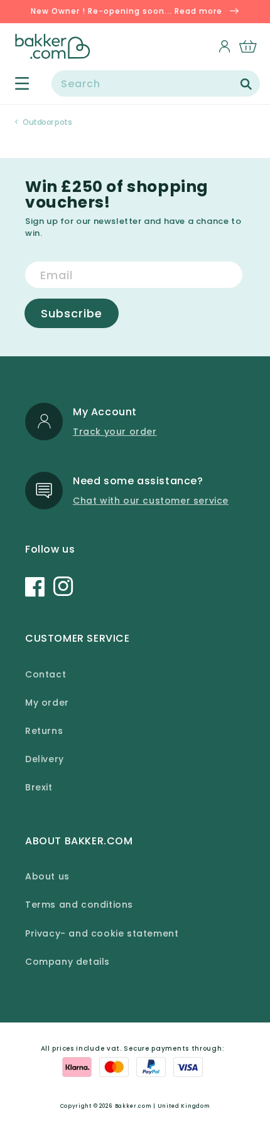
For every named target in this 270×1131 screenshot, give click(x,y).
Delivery (44, 759)
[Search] (246, 84)
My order (47, 702)
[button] (14, 83)
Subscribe (71, 313)
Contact (45, 674)
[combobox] (155, 83)
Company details (67, 961)
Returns (44, 731)
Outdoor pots (47, 122)
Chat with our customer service (151, 500)
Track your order (115, 431)
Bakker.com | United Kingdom (162, 1106)
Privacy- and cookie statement (101, 933)
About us (47, 876)
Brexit (39, 787)
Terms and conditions (79, 904)
